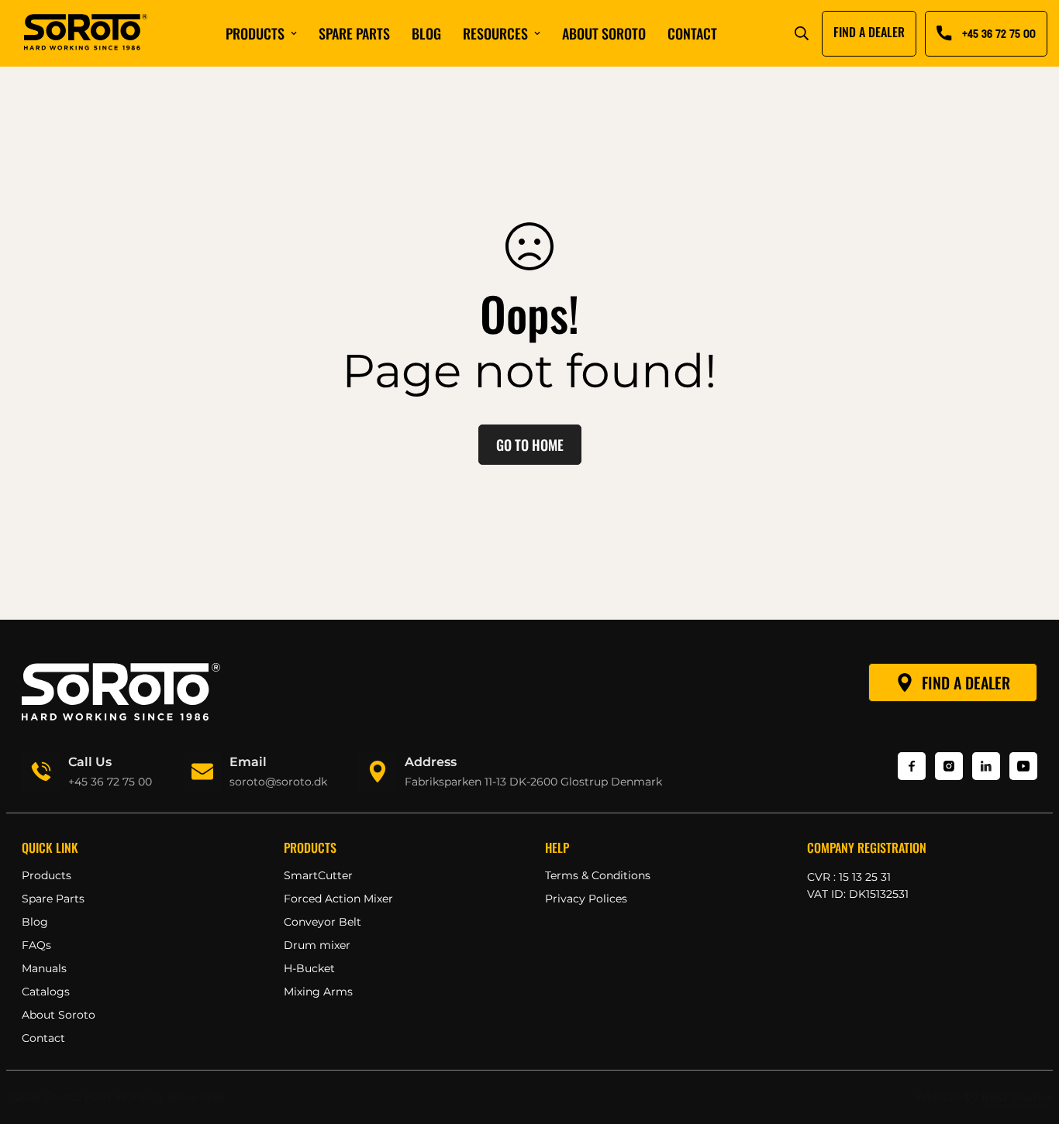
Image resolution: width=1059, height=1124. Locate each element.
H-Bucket (309, 968)
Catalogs (46, 992)
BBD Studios (1017, 1097)
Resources (495, 33)
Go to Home (530, 445)
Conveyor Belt (322, 922)
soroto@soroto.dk (278, 782)
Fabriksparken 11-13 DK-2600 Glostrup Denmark (533, 782)
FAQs (36, 945)
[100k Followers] (949, 766)
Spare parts (354, 33)
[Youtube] (1023, 766)
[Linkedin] (986, 766)
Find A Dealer (966, 682)
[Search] (801, 33)
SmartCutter (318, 875)
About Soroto (604, 33)
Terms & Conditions (597, 875)
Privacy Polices (586, 899)
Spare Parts (53, 899)
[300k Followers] (912, 766)
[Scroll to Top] (1029, 1039)
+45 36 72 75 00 (110, 782)
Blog (426, 33)
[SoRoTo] (86, 33)
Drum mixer (317, 945)
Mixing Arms (318, 992)
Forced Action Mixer (338, 899)
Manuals (44, 968)
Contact (692, 33)
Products (255, 33)
